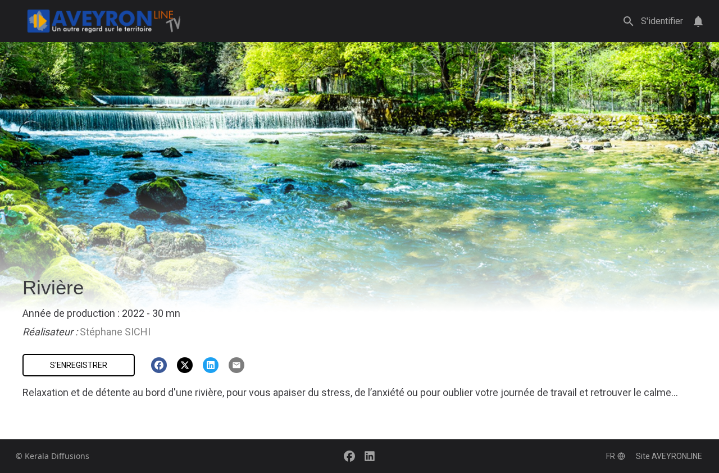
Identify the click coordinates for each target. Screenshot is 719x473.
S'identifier (662, 21)
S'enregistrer (78, 365)
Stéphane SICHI (115, 332)
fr (610, 456)
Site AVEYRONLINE (669, 456)
